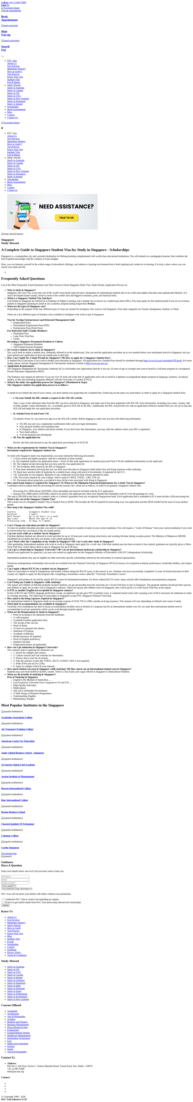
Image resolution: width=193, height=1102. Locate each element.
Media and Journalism (17, 1043)
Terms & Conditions (17, 955)
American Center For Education (18, 741)
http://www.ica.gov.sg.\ (97, 363)
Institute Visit (13, 79)
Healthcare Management (18, 1035)
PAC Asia (12, 60)
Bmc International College (14, 800)
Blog (9, 112)
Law (9, 1041)
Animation (12, 1011)
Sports (10, 1049)
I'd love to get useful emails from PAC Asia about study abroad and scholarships (43, 902)
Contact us (12, 190)
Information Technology (18, 1038)
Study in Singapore (16, 101)
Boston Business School (13, 812)
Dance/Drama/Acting (17, 1027)
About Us (12, 63)
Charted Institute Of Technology (17, 824)
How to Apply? (14, 71)
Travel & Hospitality (17, 1051)
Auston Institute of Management (17, 776)
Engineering (13, 1030)
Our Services (13, 66)
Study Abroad (14, 85)
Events (10, 941)
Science (11, 1046)
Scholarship (12, 106)
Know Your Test (15, 77)
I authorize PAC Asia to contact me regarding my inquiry (32, 899)
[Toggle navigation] (2, 56)
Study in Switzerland (17, 996)
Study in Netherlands (17, 994)
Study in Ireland (14, 104)
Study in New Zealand (18, 98)
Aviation (11, 1019)
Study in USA (14, 96)
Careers (10, 115)
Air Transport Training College (17, 729)
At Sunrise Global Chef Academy (18, 764)
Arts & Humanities (16, 1016)
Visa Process (13, 74)
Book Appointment (16, 109)
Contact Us (12, 117)
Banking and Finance (17, 1022)
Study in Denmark (16, 988)
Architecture (13, 1014)
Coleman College (10, 835)
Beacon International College (16, 788)
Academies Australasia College (16, 717)
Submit (5, 905)
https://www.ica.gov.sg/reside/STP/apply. (163, 360)
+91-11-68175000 (13, 2)
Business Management (18, 1024)
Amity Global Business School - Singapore (22, 753)
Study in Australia (15, 87)
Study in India (14, 985)
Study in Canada (15, 90)
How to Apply (14, 928)
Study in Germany (16, 980)
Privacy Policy (14, 952)
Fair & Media (13, 82)
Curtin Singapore (10, 847)
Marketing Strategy (16, 68)
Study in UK (13, 93)
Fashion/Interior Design (18, 1032)
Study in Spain (14, 991)
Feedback (11, 949)
